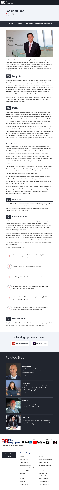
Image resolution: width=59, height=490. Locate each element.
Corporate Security (25, 465)
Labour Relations (44, 481)
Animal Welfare (43, 479)
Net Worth (29, 24)
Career (20, 24)
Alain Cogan (26, 366)
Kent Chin (25, 417)
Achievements (38, 24)
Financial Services (44, 484)
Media (22, 456)
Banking (22, 473)
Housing (41, 456)
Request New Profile (9, 455)
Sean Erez (25, 400)
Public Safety (24, 462)
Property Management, (45, 459)
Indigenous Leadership (45, 465)
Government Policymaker (27, 468)
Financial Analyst (44, 468)
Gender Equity (24, 484)
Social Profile (48, 24)
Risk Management (44, 462)
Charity (22, 479)
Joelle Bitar (26, 383)
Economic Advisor (25, 471)
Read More (25, 376)
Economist (42, 471)
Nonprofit (23, 481)
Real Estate (9, 16)
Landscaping (24, 459)
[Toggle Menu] (56, 2)
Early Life (10, 24)
